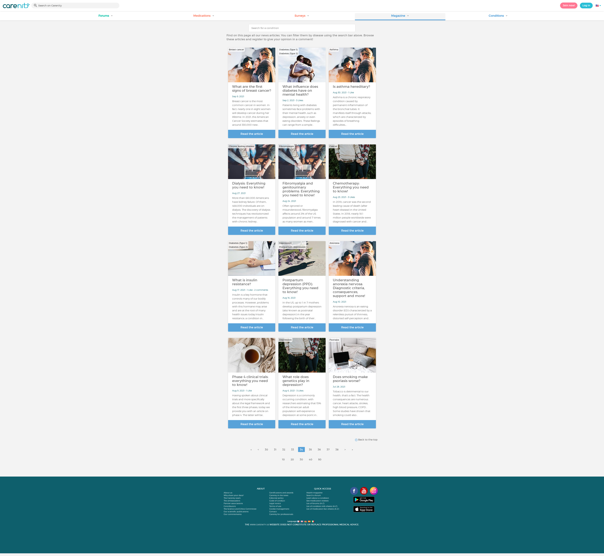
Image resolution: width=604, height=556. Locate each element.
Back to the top (368, 439)
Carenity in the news (278, 495)
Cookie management (279, 509)
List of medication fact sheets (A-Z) (322, 509)
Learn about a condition (317, 498)
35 (310, 449)
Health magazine (314, 492)
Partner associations (233, 503)
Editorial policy (276, 498)
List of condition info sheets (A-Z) (321, 506)
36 (319, 449)
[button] (105, 16)
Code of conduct (277, 501)
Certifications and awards (281, 492)
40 (310, 459)
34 (301, 449)
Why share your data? (234, 495)
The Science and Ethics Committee (240, 509)
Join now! (569, 5)
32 (283, 449)
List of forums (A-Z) (315, 503)
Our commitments (233, 514)
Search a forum (313, 495)
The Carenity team (232, 498)
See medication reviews (317, 501)
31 (275, 449)
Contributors (230, 506)
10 (283, 459)
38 (337, 449)
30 (266, 449)
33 (292, 449)
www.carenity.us (259, 524)
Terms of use (275, 506)
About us (228, 492)
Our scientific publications (236, 511)
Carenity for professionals (281, 514)
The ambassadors (232, 501)
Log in (586, 5)
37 (328, 449)
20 (292, 459)
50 (319, 459)
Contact (273, 511)
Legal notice (275, 503)
